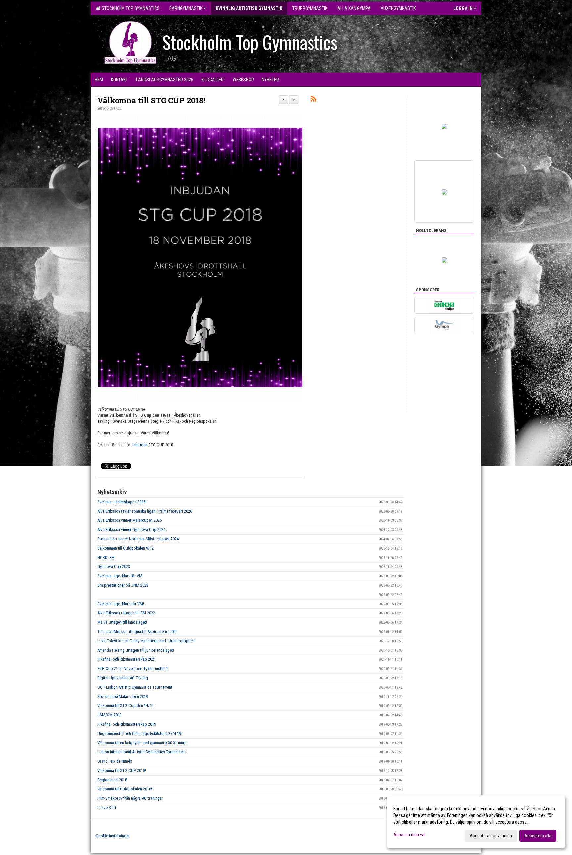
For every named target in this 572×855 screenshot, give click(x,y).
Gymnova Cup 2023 (113, 566)
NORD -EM (106, 557)
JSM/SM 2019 (109, 714)
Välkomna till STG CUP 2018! (151, 100)
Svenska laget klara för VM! (120, 603)
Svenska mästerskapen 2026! (121, 501)
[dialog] (476, 821)
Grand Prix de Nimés (114, 761)
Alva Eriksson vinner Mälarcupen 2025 (129, 520)
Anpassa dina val (409, 834)
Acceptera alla (537, 835)
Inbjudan (139, 444)
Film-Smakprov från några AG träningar (130, 798)
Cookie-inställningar (113, 835)
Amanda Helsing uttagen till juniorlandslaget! (135, 650)
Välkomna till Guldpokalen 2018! (124, 789)
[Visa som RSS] (313, 100)
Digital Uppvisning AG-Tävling (122, 677)
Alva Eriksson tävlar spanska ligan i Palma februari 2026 (144, 511)
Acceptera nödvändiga (491, 835)
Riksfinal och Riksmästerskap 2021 (126, 659)
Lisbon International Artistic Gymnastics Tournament (141, 751)
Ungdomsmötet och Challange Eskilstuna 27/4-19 (139, 733)
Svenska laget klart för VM (119, 575)
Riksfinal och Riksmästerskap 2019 (126, 724)
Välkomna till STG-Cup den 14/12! (126, 705)
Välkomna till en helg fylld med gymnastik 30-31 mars (141, 742)
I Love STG (106, 807)
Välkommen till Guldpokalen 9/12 (125, 548)
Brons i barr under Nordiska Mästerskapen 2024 (138, 538)
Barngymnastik (185, 8)
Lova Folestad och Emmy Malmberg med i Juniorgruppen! (146, 640)
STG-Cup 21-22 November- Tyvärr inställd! (132, 668)
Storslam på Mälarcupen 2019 (122, 696)
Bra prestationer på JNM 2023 (122, 585)
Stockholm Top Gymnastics (130, 8)
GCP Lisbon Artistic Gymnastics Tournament (134, 687)
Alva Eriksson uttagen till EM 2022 (126, 612)
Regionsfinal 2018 (112, 779)
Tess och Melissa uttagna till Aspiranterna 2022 (137, 631)
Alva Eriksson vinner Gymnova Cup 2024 (131, 529)
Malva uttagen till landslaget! (122, 622)
